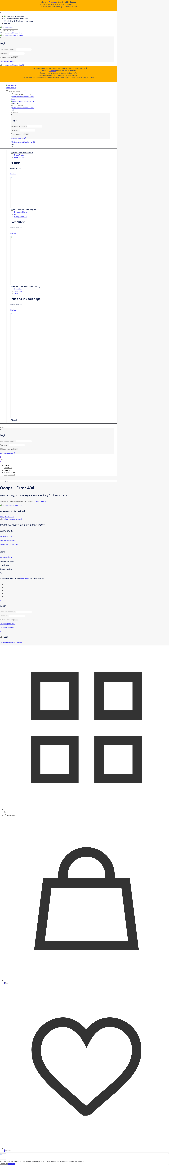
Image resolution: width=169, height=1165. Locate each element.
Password (4, 616)
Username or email (7, 612)
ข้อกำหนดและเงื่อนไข (6, 557)
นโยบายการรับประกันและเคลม (9, 544)
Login (15, 620)
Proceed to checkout (7, 643)
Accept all (11, 1164)
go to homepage (40, 501)
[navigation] (84, 637)
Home (6, 481)
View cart (18, 643)
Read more (4, 1164)
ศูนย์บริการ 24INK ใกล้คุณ (8, 540)
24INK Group (24, 578)
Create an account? (7, 628)
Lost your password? (7, 624)
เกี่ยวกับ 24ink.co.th (6, 537)
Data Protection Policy (77, 1161)
